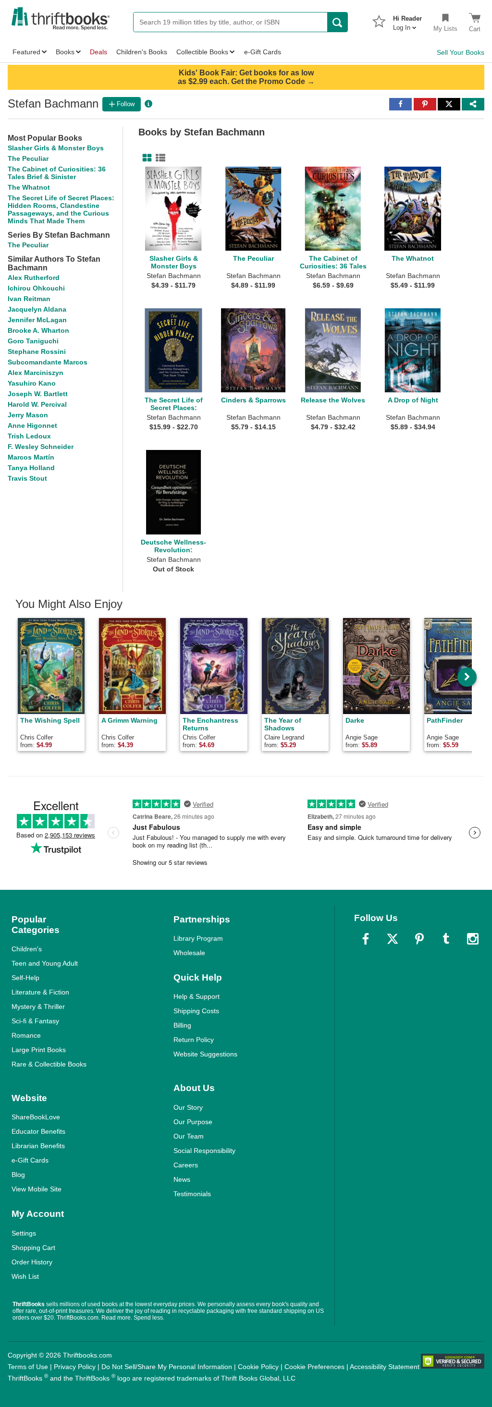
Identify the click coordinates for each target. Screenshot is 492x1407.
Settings (24, 1233)
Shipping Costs (196, 1011)
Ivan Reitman (29, 299)
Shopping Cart (33, 1247)
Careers (185, 1165)
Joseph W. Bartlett (38, 394)
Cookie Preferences (314, 1367)
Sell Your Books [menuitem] (460, 52)
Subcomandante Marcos (47, 362)
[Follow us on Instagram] (472, 938)
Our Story (188, 1107)
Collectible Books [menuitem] (202, 52)
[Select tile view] (158, 158)
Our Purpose (192, 1122)
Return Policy (193, 1039)
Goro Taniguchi (33, 341)
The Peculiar (28, 158)
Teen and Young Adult (45, 963)
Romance (26, 1035)
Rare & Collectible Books (49, 1064)
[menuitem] (407, 20)
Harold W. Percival (37, 404)
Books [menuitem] (65, 52)
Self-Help (25, 978)
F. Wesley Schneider (41, 446)
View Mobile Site (37, 1189)
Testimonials (192, 1194)
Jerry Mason (28, 415)
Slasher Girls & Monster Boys (56, 148)
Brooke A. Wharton (38, 330)
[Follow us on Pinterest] (419, 938)
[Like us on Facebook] (365, 938)
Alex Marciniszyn (35, 372)
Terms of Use (28, 1367)
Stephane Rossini (37, 351)
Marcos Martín (31, 457)
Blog (18, 1174)
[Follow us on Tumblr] (445, 938)
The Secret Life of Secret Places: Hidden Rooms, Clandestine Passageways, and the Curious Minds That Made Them (61, 209)
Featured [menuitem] (26, 52)
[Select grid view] (145, 158)
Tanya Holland (31, 468)
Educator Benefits (38, 1131)
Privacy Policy (75, 1367)
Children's (27, 949)
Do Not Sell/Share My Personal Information (166, 1367)
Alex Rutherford (34, 277)
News (181, 1179)
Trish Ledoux (29, 436)
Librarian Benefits (38, 1146)
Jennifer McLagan (37, 320)
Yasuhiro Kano (32, 383)
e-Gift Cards (30, 1160)
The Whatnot (29, 187)
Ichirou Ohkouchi (36, 288)
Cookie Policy (258, 1367)
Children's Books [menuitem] (141, 52)
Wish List (25, 1276)
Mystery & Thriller (38, 1006)
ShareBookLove (36, 1117)
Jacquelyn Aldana (37, 309)
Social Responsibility (204, 1150)
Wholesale (189, 953)
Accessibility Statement (384, 1367)
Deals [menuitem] (98, 52)
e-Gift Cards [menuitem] (262, 52)
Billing (182, 1025)
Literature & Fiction (40, 992)
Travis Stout (27, 478)
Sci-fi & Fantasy (35, 1021)
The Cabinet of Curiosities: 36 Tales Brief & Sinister (57, 173)
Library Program (198, 938)
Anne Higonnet (32, 425)
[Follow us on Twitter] (392, 938)
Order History (32, 1262)
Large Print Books (39, 1050)
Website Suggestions (205, 1054)
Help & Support (196, 996)
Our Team (188, 1136)
